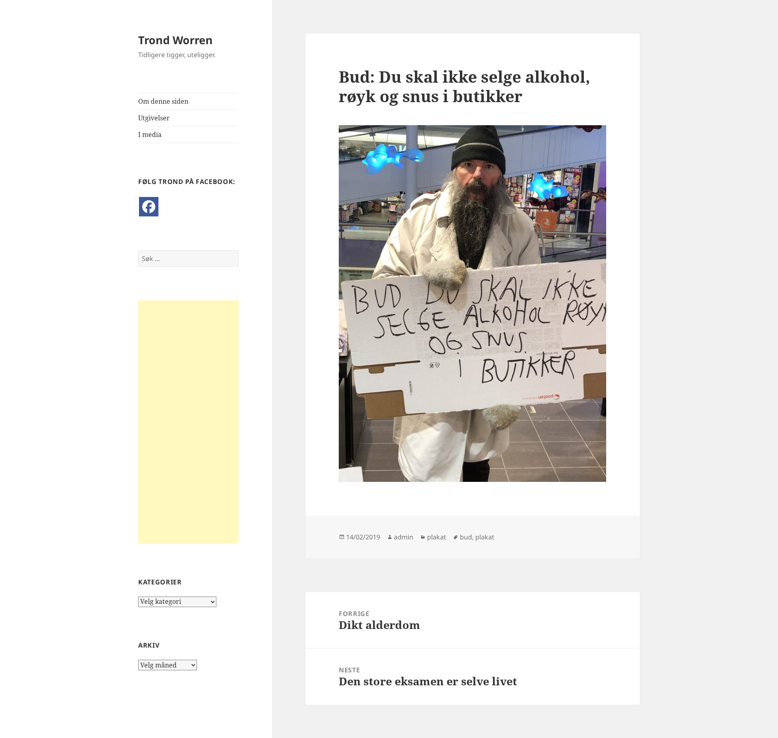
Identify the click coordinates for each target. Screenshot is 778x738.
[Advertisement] (188, 421)
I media (150, 134)
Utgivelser (154, 117)
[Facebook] (148, 206)
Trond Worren (175, 39)
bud (466, 537)
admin (403, 537)
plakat (436, 537)
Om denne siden (163, 101)
